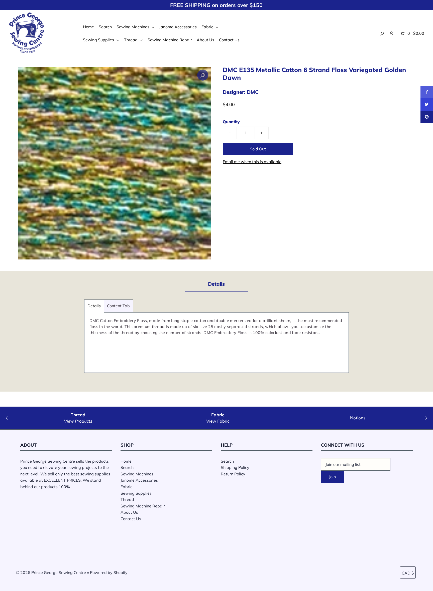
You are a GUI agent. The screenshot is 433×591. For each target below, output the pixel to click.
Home (88, 26)
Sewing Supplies (99, 39)
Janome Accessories (178, 26)
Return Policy (233, 473)
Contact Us (229, 39)
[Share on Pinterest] (426, 117)
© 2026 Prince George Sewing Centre (51, 572)
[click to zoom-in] (202, 75)
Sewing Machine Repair (170, 39)
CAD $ (408, 572)
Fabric (207, 26)
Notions (357, 417)
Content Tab (118, 305)
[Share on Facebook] (426, 92)
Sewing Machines (133, 26)
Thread (131, 39)
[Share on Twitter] (426, 104)
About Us (205, 39)
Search (105, 26)
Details (94, 305)
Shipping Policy (235, 467)
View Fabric (217, 421)
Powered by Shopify (109, 572)
